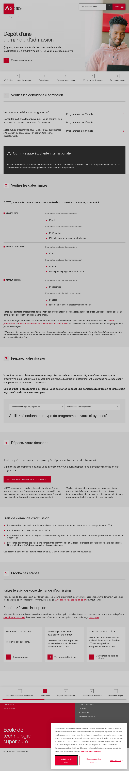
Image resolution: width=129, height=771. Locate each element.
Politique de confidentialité (91, 751)
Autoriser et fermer (66, 760)
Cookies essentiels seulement (93, 760)
